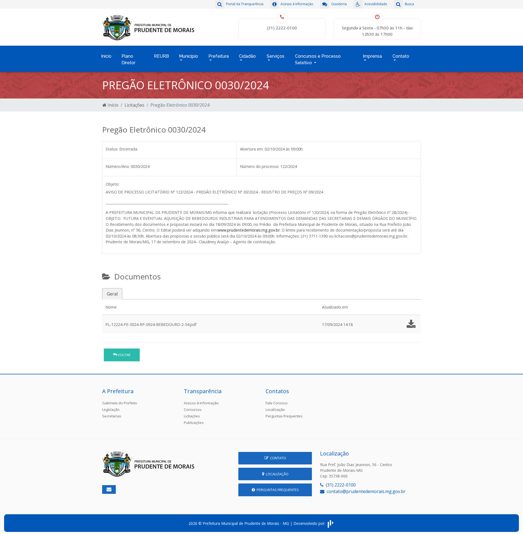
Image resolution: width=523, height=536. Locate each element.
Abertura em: (251, 149)
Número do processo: (259, 166)
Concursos (193, 409)
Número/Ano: (118, 166)
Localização (275, 409)
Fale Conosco (277, 403)
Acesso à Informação (201, 403)
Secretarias (111, 416)
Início (106, 56)
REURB (161, 56)
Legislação (111, 409)
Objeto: (112, 184)
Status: (112, 149)
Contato (277, 457)
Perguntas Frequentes (284, 416)
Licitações (134, 105)
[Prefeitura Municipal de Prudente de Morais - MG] (148, 27)
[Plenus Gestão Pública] (330, 523)
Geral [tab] (112, 294)
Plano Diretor (128, 59)
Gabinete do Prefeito (119, 403)
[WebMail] (109, 489)
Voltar (123, 354)
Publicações (194, 422)
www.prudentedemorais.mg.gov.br (248, 230)
